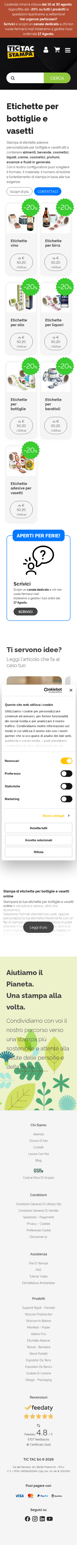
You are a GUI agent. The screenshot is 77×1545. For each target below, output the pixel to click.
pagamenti (47, 1217)
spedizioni (30, 1217)
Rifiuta (38, 852)
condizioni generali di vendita (38, 1210)
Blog (39, 1160)
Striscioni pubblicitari (38, 1314)
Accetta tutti (38, 828)
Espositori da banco (38, 1366)
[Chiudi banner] (70, 690)
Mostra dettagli (53, 815)
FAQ (38, 1269)
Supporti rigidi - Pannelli (38, 1307)
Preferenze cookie (38, 1230)
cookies (45, 1223)
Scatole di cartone (38, 1373)
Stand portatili (38, 1353)
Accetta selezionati (38, 840)
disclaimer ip (38, 1236)
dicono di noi (39, 1140)
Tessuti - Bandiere (38, 1347)
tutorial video (38, 1276)
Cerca (57, 78)
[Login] (46, 50)
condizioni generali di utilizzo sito (38, 1204)
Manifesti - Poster (38, 1327)
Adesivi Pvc (38, 1334)
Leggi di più (38, 927)
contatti (38, 1147)
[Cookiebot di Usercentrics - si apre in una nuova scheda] (46, 690)
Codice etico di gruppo (38, 1177)
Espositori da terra (38, 1360)
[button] (67, 50)
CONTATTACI (48, 191)
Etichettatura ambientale (38, 1283)
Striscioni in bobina (38, 1321)
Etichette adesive (38, 1340)
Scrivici (25, 611)
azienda (38, 1134)
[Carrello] (57, 50)
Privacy (32, 1223)
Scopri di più (19, 191)
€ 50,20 (21, 262)
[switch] (66, 771)
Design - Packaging (38, 1380)
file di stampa (38, 1263)
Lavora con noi (38, 1154)
